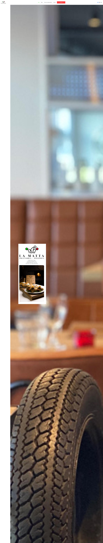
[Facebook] (98, 2)
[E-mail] (101, 2)
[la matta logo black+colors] (3, 2)
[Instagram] (99, 2)
